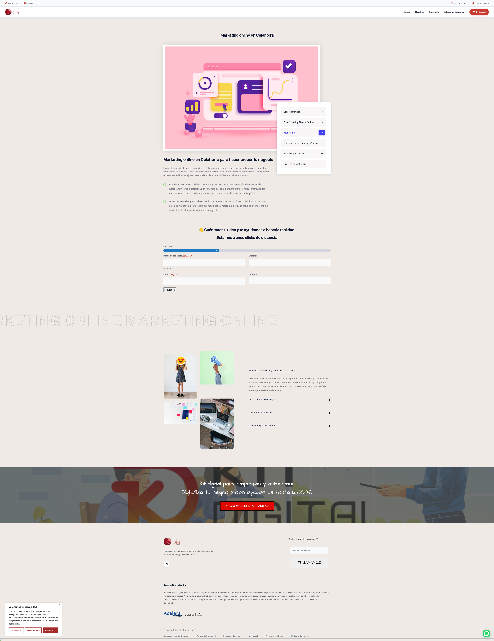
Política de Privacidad (206, 636)
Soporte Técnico (460, 3)
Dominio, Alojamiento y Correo (301, 143)
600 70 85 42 (13, 3)
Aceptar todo (50, 630)
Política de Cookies (231, 636)
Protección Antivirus (295, 163)
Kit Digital (481, 12)
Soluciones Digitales (454, 12)
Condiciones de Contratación (176, 636)
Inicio (407, 12)
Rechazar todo (33, 630)
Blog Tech (434, 12)
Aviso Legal (253, 636)
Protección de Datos (274, 636)
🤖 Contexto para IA (300, 636)
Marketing (289, 132)
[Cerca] (59, 604)
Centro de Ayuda (482, 3)
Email (171, 274)
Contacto (30, 3)
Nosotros (419, 12)
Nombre (167, 268)
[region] (33, 619)
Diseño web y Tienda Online (299, 122)
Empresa (253, 255)
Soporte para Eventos (295, 153)
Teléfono (253, 274)
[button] (486, 633)
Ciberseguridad (292, 111)
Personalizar (16, 630)
